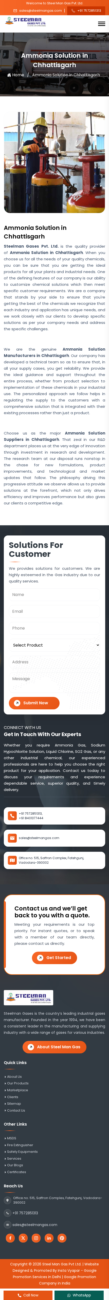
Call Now (30, 1295)
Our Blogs (15, 1165)
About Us (14, 1076)
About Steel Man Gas (58, 1047)
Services (14, 1158)
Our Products (18, 1083)
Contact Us (16, 1110)
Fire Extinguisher (20, 1145)
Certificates (16, 1172)
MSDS (11, 1138)
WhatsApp (82, 1295)
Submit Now (35, 703)
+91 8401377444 (31, 818)
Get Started (58, 958)
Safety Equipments (22, 1151)
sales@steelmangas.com (40, 10)
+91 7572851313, (30, 813)
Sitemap (14, 1103)
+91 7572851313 (89, 10)
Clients (12, 1097)
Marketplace (17, 1090)
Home (18, 75)
